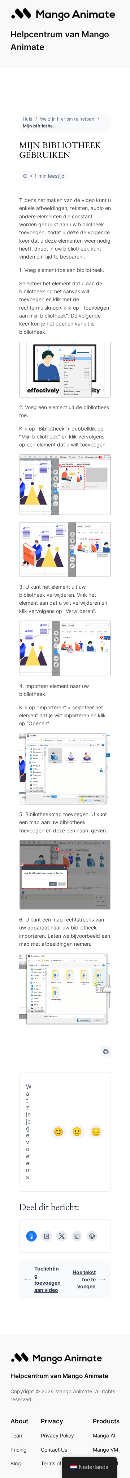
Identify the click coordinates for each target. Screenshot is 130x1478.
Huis (27, 119)
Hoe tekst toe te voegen (84, 1279)
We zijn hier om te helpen (67, 119)
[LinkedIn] (77, 1236)
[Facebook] (46, 1236)
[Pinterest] (92, 1236)
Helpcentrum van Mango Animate (59, 1376)
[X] (61, 1236)
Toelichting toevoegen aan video (47, 1279)
